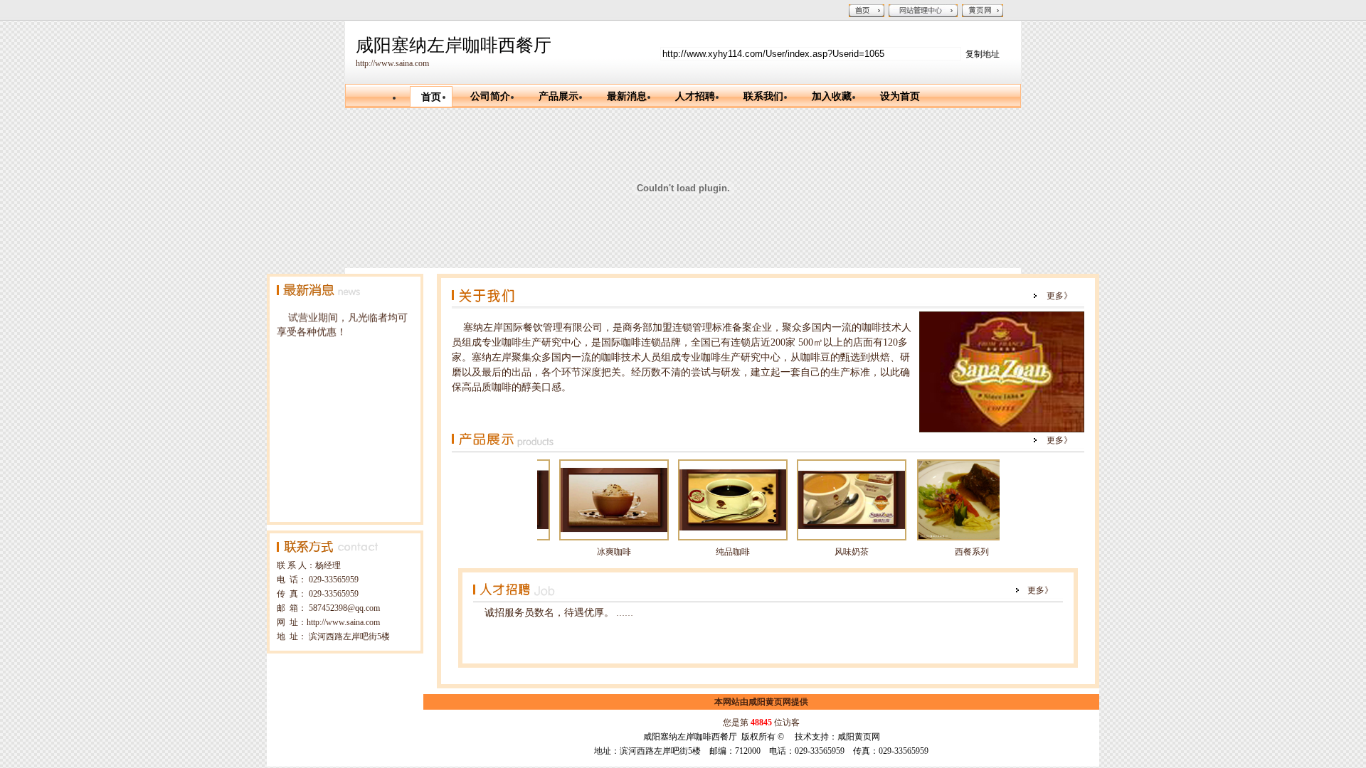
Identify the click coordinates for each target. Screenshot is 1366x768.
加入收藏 (832, 96)
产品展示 (558, 96)
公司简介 (490, 96)
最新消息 (627, 96)
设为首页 (900, 96)
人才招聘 (695, 96)
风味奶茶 (828, 552)
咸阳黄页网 (769, 702)
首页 (431, 97)
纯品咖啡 (709, 552)
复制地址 (982, 54)
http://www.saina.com (392, 63)
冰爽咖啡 (590, 552)
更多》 (1059, 296)
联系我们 (763, 96)
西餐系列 (948, 552)
